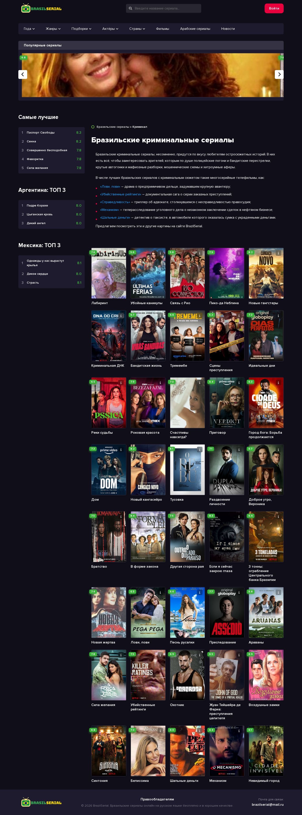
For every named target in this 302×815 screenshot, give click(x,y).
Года (27, 29)
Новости (228, 29)
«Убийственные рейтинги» (120, 194)
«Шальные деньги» (115, 217)
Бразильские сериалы (113, 127)
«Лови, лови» (110, 186)
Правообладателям (157, 799)
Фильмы (162, 29)
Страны (135, 29)
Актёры (108, 29)
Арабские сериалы (195, 29)
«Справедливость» (115, 202)
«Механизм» (109, 210)
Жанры (51, 29)
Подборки (80, 29)
